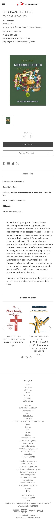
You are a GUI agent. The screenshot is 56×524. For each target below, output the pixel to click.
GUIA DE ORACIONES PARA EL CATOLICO (14, 341)
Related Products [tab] (28, 298)
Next (50, 328)
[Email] (8, 163)
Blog (28, 393)
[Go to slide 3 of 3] (31, 357)
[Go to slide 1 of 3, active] (22, 357)
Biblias (28, 435)
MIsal (28, 424)
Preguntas (28, 395)
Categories (28, 387)
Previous (3, 328)
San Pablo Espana (28, 477)
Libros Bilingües (28, 446)
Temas (28, 432)
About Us (28, 390)
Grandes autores (28, 438)
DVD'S (28, 413)
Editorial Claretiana (28, 472)
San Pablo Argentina (28, 466)
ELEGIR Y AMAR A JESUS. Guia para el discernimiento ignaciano (39, 346)
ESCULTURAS (28, 416)
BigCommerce (32, 515)
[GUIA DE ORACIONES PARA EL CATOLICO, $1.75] (14, 319)
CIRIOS (28, 405)
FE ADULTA (28, 419)
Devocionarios (28, 411)
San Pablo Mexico (28, 464)
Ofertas (28, 427)
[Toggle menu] (3, 3)
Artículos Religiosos (28, 440)
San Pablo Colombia (28, 461)
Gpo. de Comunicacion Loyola (28, 469)
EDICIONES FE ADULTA (28, 485)
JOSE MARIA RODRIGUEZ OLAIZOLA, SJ (28, 421)
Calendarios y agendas (28, 449)
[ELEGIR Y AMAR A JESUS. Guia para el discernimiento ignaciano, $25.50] (39, 319)
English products (28, 451)
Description (28, 174)
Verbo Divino (28, 480)
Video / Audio (28, 443)
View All (28, 488)
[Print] (13, 163)
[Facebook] (4, 163)
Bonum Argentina (28, 475)
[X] (17, 163)
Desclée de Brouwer (28, 483)
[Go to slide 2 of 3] (27, 357)
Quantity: (28, 132)
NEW (28, 385)
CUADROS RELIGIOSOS (28, 408)
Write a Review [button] (35, 27)
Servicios (28, 454)
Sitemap (28, 398)
